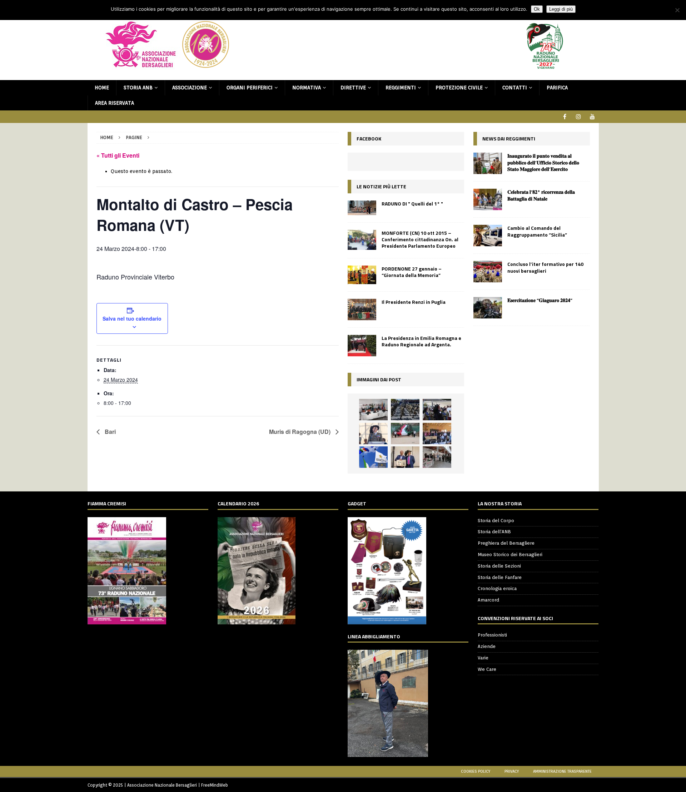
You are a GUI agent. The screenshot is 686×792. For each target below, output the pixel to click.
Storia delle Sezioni (499, 566)
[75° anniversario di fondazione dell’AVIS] (405, 457)
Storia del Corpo (496, 520)
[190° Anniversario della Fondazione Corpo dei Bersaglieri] (405, 409)
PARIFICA (557, 87)
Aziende (487, 646)
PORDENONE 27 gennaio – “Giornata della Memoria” (412, 272)
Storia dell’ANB (494, 531)
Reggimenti (401, 87)
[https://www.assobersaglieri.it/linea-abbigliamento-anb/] (388, 753)
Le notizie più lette (381, 186)
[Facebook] (564, 116)
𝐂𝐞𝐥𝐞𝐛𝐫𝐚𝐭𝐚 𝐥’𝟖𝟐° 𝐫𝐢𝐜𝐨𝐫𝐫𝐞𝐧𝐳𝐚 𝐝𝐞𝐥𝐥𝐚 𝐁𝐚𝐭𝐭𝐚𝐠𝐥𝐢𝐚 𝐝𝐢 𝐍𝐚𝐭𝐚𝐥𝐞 (541, 195)
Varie (483, 657)
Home (102, 87)
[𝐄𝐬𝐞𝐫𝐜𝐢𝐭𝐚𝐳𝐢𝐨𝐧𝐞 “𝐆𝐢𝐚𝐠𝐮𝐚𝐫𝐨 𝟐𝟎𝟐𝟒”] (487, 307)
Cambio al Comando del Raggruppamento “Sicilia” (537, 231)
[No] (677, 10)
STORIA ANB (138, 87)
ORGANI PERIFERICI (250, 87)
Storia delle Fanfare (500, 577)
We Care (487, 669)
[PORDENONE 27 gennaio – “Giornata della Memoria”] (362, 275)
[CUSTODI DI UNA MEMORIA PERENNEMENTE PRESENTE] (437, 409)
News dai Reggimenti (508, 138)
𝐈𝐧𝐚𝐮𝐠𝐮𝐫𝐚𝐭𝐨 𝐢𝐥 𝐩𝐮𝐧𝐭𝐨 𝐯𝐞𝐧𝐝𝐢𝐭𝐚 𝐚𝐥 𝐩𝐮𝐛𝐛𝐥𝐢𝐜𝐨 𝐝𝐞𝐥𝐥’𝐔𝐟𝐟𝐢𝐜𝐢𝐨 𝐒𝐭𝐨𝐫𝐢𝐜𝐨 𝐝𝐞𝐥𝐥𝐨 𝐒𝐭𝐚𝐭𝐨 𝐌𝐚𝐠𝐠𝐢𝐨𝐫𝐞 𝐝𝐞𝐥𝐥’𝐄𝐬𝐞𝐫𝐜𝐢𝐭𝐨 (543, 162)
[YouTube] (592, 116)
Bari (109, 431)
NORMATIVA (306, 87)
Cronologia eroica (497, 588)
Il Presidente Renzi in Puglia (414, 302)
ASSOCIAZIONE (189, 87)
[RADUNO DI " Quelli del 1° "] (362, 208)
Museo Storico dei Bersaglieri (510, 554)
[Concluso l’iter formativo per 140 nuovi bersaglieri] (487, 271)
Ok (537, 9)
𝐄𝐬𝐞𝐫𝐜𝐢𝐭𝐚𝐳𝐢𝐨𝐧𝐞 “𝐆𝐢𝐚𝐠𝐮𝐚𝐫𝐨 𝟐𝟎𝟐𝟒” (539, 300)
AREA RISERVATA (114, 103)
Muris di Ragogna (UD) (300, 431)
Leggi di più (561, 9)
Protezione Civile (459, 87)
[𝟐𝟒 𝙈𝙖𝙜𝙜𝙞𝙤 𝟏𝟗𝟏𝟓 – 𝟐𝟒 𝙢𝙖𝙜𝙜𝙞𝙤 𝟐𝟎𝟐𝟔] (405, 433)
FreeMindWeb (214, 785)
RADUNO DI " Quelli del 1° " (412, 203)
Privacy (511, 771)
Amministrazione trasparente (562, 771)
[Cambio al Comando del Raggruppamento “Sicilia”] (487, 235)
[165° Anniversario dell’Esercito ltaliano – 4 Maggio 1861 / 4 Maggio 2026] (373, 457)
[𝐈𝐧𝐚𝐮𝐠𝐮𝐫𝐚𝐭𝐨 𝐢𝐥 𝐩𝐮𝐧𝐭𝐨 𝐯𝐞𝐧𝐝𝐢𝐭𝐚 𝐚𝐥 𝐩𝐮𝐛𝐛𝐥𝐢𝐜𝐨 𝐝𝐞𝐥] (487, 163)
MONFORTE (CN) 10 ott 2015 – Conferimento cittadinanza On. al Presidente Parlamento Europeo (420, 239)
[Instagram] (578, 116)
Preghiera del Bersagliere (506, 543)
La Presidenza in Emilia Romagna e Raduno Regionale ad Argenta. (421, 341)
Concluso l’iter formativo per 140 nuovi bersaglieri (545, 267)
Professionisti (492, 635)
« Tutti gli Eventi (117, 155)
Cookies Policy (475, 771)
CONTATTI (514, 87)
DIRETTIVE (353, 87)
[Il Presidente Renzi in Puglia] (362, 309)
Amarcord (488, 600)
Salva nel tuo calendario (132, 318)
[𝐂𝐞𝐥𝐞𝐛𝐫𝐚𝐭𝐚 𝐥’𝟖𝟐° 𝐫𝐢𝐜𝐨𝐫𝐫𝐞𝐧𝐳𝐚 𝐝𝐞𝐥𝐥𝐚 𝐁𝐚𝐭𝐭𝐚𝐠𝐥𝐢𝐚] (487, 199)
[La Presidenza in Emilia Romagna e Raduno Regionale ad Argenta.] (362, 345)
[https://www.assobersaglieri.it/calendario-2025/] (256, 620)
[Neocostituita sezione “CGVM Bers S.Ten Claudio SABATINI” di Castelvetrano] (373, 409)
